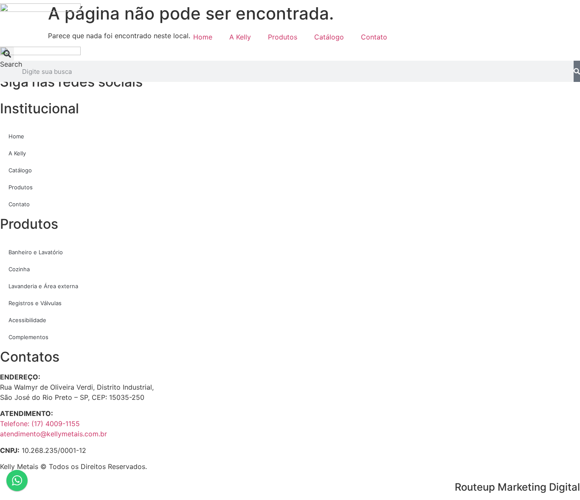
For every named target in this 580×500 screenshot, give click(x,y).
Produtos (282, 37)
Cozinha (19, 269)
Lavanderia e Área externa (43, 286)
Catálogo (329, 37)
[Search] (577, 71)
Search (11, 64)
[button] (7, 54)
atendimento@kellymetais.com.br (53, 434)
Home (202, 37)
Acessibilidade (27, 320)
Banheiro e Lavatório (35, 252)
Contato (374, 37)
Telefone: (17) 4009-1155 (40, 423)
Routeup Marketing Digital (517, 487)
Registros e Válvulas (35, 303)
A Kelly (240, 37)
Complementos (28, 337)
